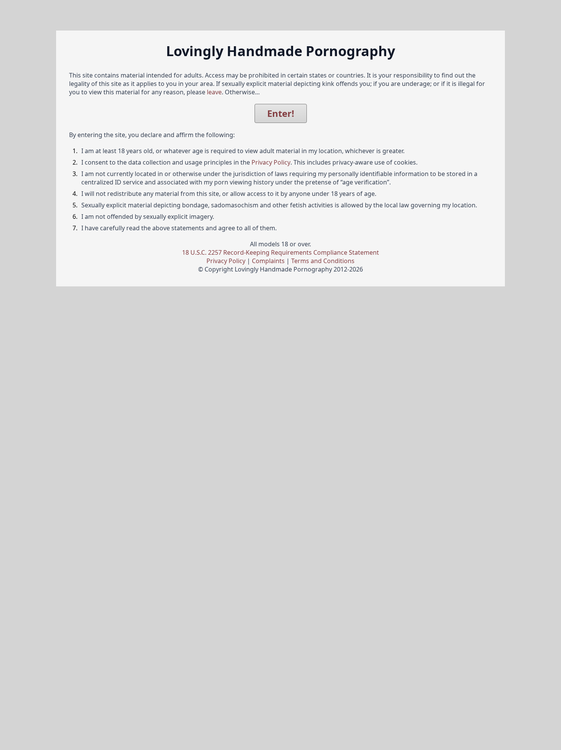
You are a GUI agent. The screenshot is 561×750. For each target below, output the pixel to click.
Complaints (268, 261)
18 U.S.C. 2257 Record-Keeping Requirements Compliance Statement (280, 252)
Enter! (280, 113)
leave (214, 92)
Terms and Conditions (323, 261)
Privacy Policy (270, 162)
